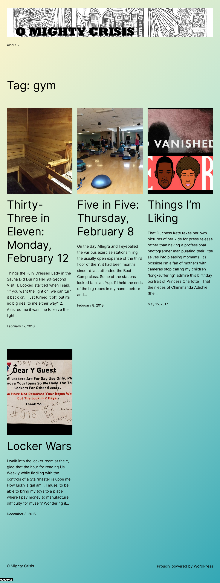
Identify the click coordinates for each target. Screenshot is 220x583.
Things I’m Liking (174, 211)
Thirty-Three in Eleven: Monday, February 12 (38, 231)
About (12, 45)
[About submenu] (18, 45)
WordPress (203, 566)
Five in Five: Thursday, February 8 (108, 218)
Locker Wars (39, 446)
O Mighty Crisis (20, 566)
